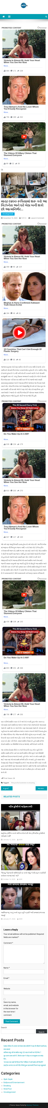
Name (7, 968)
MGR (20, 840)
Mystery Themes (32, 1105)
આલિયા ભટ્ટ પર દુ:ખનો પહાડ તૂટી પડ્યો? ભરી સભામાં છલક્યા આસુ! (23, 913)
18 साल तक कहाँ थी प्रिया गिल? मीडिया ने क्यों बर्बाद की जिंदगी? (23, 1062)
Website (7, 989)
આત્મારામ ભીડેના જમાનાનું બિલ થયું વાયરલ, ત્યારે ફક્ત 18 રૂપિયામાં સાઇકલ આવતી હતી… (42, 788)
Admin (23, 218)
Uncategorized (8, 214)
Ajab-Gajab (8, 1079)
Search (4, 1028)
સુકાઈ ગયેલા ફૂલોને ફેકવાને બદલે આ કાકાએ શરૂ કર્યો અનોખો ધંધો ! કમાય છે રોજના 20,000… (8, 788)
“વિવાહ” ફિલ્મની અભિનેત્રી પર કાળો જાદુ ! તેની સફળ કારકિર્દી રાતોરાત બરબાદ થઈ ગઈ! (23, 874)
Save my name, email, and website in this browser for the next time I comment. (11, 1008)
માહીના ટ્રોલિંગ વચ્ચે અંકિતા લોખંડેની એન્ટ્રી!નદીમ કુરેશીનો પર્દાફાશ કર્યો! (23, 834)
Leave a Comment (37, 218)
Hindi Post (8, 1089)
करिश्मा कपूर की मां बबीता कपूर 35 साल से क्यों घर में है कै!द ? (22, 1052)
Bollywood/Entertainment (14, 1082)
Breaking (7, 1086)
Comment (8, 943)
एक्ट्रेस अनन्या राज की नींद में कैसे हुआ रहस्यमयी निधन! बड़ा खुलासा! (25, 1065)
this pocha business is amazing (23, 783)
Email (6, 978)
